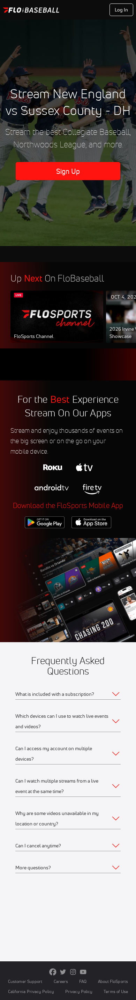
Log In (121, 10)
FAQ (82, 981)
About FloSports (113, 981)
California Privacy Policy (31, 991)
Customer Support (25, 981)
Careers (61, 981)
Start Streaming (56, 323)
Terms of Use (116, 991)
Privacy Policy (78, 991)
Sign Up (68, 171)
